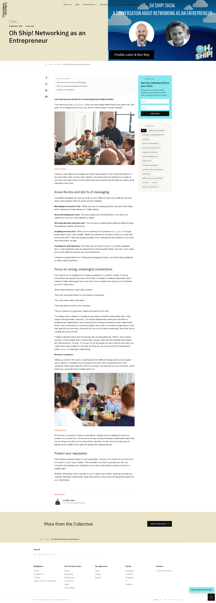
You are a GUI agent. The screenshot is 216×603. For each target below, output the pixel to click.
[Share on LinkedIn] (46, 90)
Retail (155, 182)
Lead (97, 571)
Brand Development (157, 130)
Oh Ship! (145, 182)
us (157, 600)
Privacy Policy (177, 600)
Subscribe (155, 114)
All (143, 130)
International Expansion (152, 169)
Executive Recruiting (151, 148)
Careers (37, 577)
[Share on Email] (46, 96)
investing (63, 349)
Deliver (98, 574)
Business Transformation (152, 135)
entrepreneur (79, 104)
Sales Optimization (150, 187)
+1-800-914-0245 (163, 571)
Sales (66, 584)
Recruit (98, 577)
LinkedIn (117, 231)
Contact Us (38, 574)
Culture (145, 139)
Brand (67, 571)
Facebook (130, 571)
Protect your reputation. (65, 90)
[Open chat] (211, 597)
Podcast (129, 584)
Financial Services (149, 152)
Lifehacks (146, 174)
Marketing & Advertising (152, 178)
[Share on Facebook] (46, 77)
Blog (47, 539)
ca (161, 600)
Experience (69, 577)
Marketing (68, 574)
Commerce (69, 581)
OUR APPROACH (88, 5)
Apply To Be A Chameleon (45, 581)
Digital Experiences (150, 143)
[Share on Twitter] (46, 84)
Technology (69, 588)
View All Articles (158, 524)
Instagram (130, 577)
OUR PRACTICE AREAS (108, 5)
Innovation (146, 161)
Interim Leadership (150, 165)
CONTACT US (147, 5)
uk (165, 600)
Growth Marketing (150, 156)
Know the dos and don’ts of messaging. (71, 82)
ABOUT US (67, 5)
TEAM (77, 5)
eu (169, 600)
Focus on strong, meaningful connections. (72, 86)
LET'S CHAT (172, 4)
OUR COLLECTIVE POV (130, 5)
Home (51, 64)
